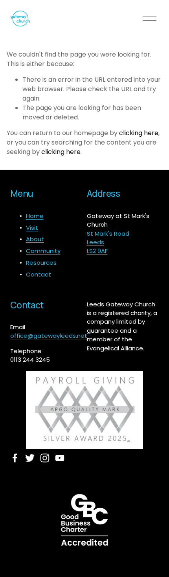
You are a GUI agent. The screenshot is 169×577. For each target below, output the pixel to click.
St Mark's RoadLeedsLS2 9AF (108, 242)
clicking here (138, 132)
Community (43, 251)
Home (35, 216)
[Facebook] (15, 458)
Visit (32, 227)
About (35, 239)
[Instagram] (45, 458)
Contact (38, 274)
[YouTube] (59, 458)
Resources (41, 262)
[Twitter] (30, 458)
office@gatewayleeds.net (48, 336)
